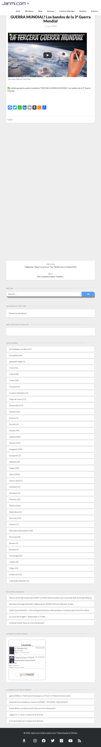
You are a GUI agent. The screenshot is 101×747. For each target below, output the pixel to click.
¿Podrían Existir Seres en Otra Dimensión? (26, 623)
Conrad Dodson (16, 721)
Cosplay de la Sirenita (34, 714)
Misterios (13, 493)
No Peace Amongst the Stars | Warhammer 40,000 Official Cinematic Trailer (41, 604)
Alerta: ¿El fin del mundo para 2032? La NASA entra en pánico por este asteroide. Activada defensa (50, 598)
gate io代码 (14, 696)
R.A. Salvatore (15, 665)
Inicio (18, 11)
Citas (11, 374)
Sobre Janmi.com (48, 733)
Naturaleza (14, 512)
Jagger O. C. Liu (15, 714)
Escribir (12, 424)
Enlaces (12, 418)
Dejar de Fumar (15, 399)
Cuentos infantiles (67, 11)
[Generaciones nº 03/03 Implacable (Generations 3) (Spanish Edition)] (11, 660)
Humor (12, 443)
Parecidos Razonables (18, 530)
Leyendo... (27, 644)
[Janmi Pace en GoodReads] (61, 739)
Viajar (11, 568)
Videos (10, 119)
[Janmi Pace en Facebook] (43, 739)
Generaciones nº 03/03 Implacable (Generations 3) (25, 660)
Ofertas (12, 524)
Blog (40, 11)
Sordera (12, 549)
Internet (12, 462)
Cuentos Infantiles (17, 393)
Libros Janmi (14, 480)
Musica (12, 505)
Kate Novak (19, 650)
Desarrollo (13, 405)
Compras (13, 386)
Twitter (12, 562)
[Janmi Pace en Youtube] (70, 739)
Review (12, 543)
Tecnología (14, 556)
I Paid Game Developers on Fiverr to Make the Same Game (46, 696)
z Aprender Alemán (17, 581)
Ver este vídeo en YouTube (19, 79)
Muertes (13, 499)
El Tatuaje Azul (21, 648)
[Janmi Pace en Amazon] (24, 739)
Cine (11, 368)
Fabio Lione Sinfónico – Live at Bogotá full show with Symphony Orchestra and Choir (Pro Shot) (49, 610)
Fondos (12, 430)
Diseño (12, 411)
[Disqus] (50, 163)
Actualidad (13, 355)
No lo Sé (12, 518)
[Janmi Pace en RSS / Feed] (79, 739)
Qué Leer (50, 11)
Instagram (13, 455)
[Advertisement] (36, 99)
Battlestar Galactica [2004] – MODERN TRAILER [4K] (45, 702)
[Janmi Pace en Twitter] (52, 739)
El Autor (94, 11)
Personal (13, 537)
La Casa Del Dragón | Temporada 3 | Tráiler (27, 616)
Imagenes (13, 449)
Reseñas (82, 11)
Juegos (12, 468)
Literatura (13, 487)
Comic (12, 380)
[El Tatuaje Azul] (11, 652)
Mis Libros (29, 11)
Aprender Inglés (16, 361)
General (12, 437)
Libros (12, 474)
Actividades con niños (18, 349)
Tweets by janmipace (17, 313)
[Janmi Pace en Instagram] (35, 739)
